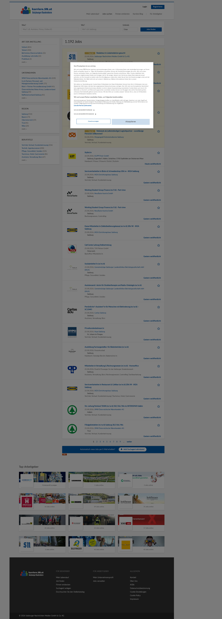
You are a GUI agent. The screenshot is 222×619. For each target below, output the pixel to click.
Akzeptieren (131, 122)
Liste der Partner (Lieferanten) (82, 105)
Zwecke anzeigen (93, 121)
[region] (112, 95)
